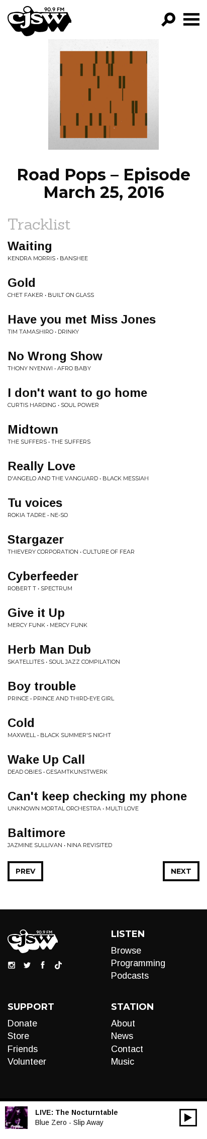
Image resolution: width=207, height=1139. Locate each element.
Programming (138, 963)
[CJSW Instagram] (12, 964)
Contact (127, 1049)
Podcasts (130, 976)
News (122, 1036)
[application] (188, 1117)
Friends (23, 1049)
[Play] (188, 1117)
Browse (126, 951)
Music (122, 1062)
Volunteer (27, 1062)
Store (18, 1036)
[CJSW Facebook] (43, 964)
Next (181, 871)
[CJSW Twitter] (27, 964)
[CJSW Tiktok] (58, 964)
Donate (22, 1023)
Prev (25, 871)
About (123, 1023)
